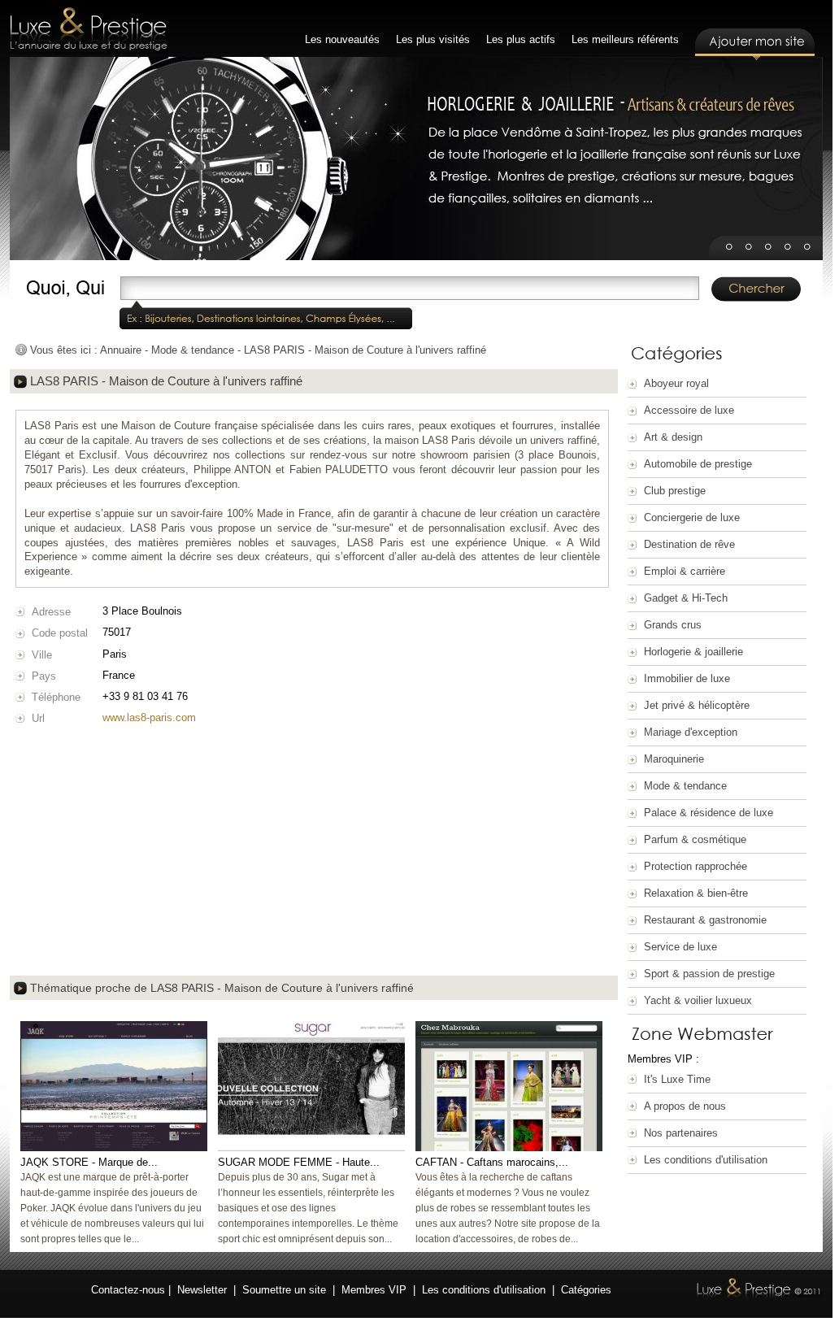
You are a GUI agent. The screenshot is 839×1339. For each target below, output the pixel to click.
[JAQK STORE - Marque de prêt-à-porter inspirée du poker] (113, 1147)
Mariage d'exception (690, 732)
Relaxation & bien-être (696, 893)
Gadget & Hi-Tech (686, 598)
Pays (44, 676)
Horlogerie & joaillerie (693, 652)
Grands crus (673, 625)
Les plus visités (433, 39)
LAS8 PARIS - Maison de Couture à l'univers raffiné (365, 350)
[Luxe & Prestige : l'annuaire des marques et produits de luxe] (89, 30)
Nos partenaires (681, 1133)
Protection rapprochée (695, 866)
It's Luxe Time (677, 1079)
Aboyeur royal (676, 383)
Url (38, 718)
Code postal (60, 633)
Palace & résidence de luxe (708, 812)
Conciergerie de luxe (692, 517)
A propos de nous (685, 1106)
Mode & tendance (685, 786)
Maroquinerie (674, 759)
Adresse (51, 612)
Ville (42, 655)
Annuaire (120, 350)
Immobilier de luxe (687, 678)
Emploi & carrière (684, 571)
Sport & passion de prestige (709, 973)
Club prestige (675, 491)
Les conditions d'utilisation (705, 1160)
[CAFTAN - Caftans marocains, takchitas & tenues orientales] (508, 1147)
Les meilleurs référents (625, 39)
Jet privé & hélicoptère (697, 705)
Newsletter (202, 1290)
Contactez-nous (128, 1290)
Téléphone (56, 697)
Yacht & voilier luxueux (698, 1000)
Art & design (673, 437)
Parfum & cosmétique (695, 839)
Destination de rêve (689, 544)
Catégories (586, 1290)
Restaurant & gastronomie (705, 920)
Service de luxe (680, 947)
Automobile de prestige (698, 464)
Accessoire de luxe (689, 410)
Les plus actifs (520, 39)
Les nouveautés (342, 39)
